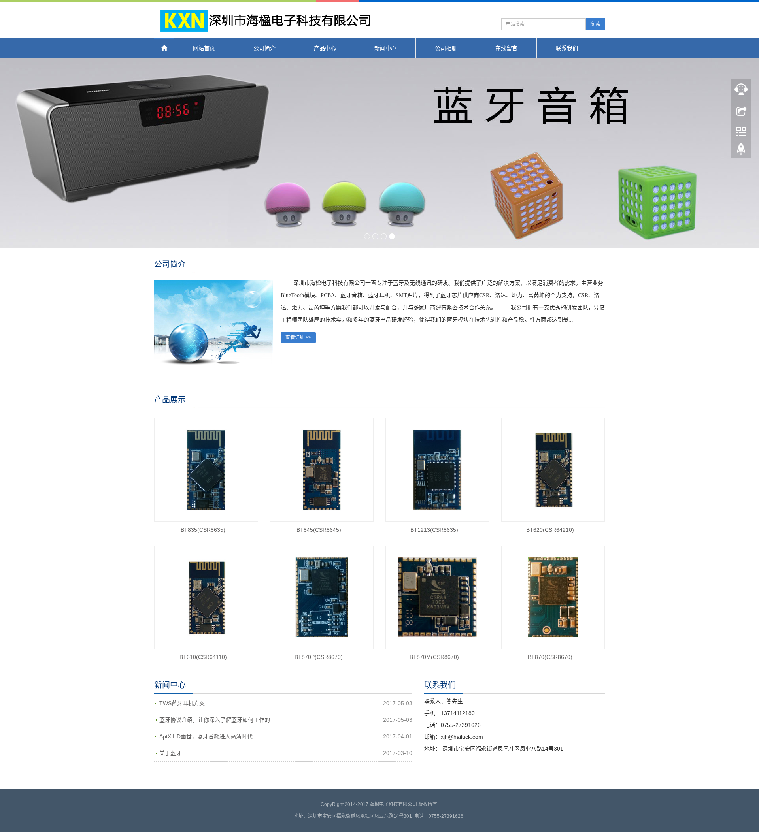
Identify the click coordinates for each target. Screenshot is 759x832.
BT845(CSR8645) (318, 530)
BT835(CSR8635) (203, 530)
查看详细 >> (298, 337)
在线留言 (506, 48)
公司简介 (264, 48)
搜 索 (595, 24)
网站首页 (204, 48)
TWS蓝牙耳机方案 (182, 703)
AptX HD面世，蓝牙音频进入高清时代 (206, 736)
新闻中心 (385, 48)
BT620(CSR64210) (550, 530)
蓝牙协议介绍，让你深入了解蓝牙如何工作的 (214, 720)
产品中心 (325, 48)
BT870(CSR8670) (550, 657)
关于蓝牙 (170, 753)
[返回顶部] (741, 151)
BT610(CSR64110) (203, 657)
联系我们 (567, 48)
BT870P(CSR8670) (319, 657)
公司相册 (446, 48)
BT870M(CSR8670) (434, 657)
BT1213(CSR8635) (434, 530)
